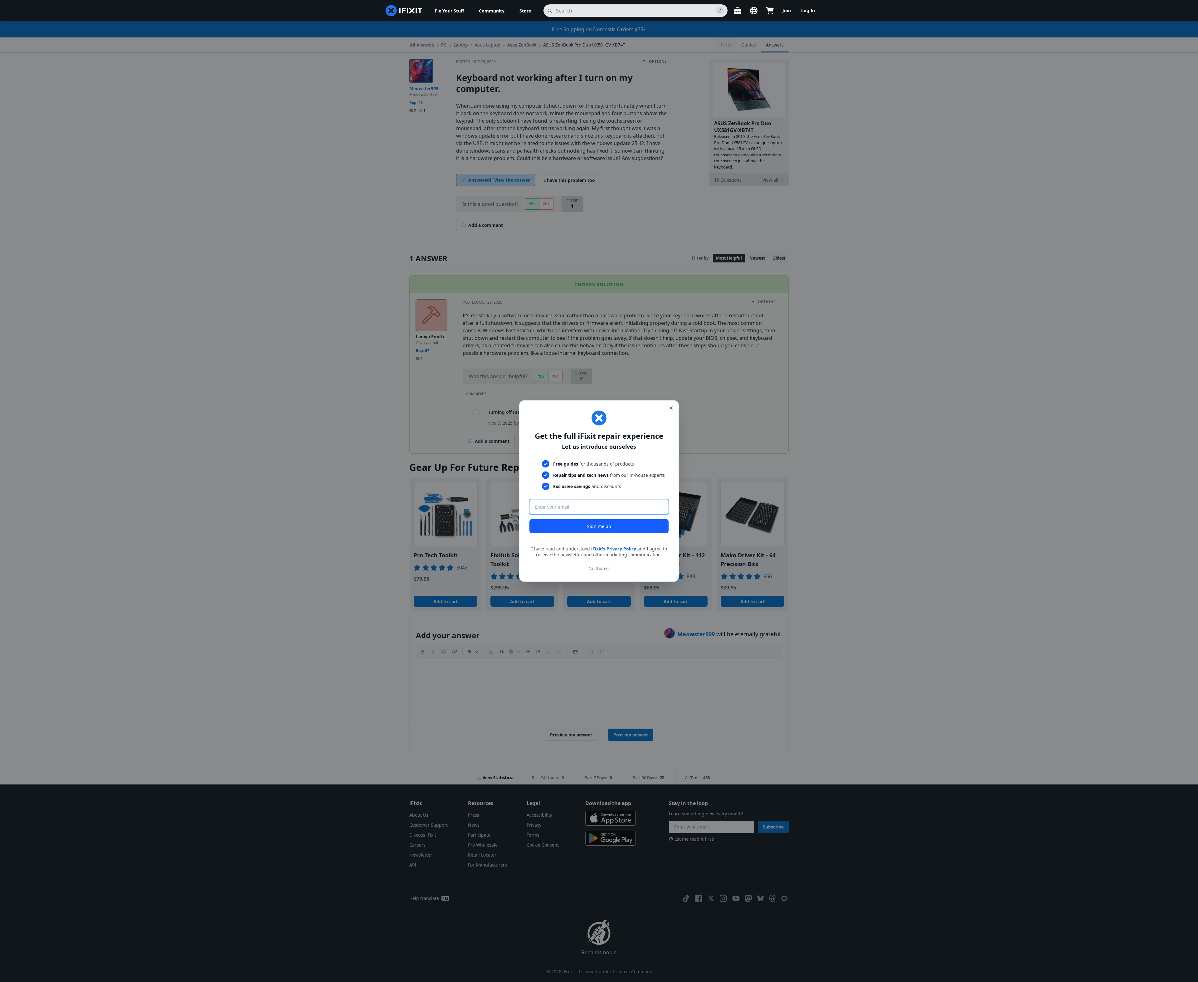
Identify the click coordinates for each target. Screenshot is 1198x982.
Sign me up (599, 526)
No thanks (599, 568)
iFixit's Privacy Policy (613, 548)
